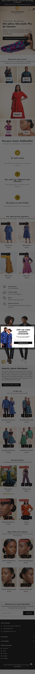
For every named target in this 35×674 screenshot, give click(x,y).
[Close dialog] (33, 327)
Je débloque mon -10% (23, 342)
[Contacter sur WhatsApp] (31, 664)
